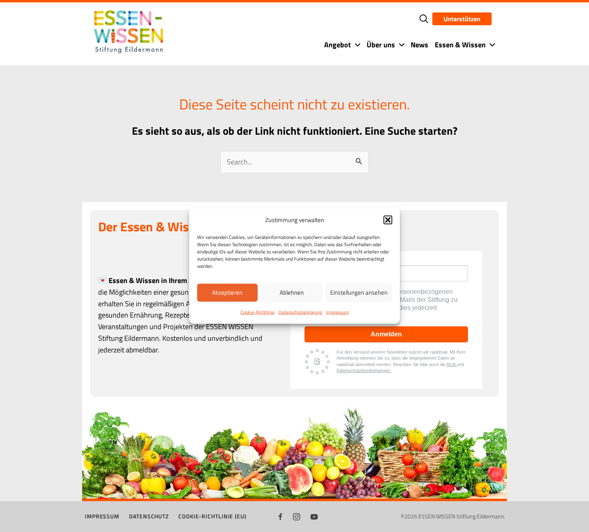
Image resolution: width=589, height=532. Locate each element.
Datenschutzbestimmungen (364, 370)
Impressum (337, 312)
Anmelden (386, 334)
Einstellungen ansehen (358, 292)
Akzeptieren (227, 292)
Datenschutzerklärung (300, 312)
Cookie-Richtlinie (257, 312)
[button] (388, 220)
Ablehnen (292, 292)
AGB (451, 364)
